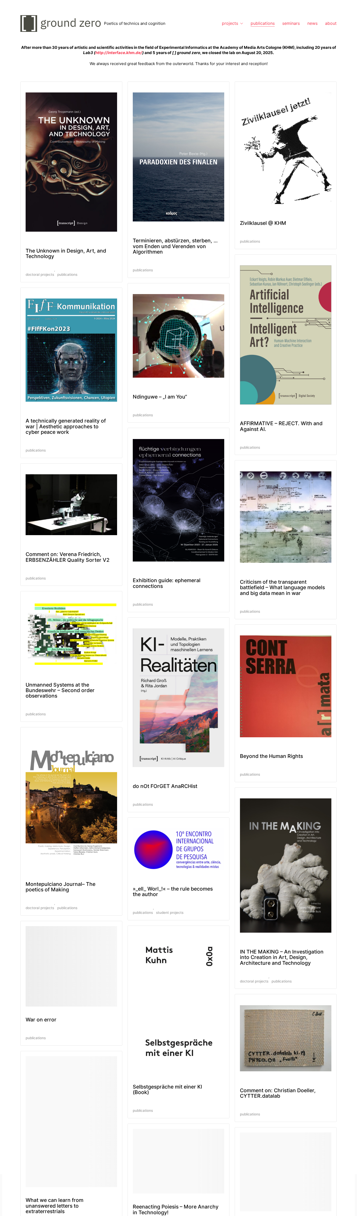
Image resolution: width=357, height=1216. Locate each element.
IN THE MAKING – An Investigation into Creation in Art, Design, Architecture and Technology (282, 957)
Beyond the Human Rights (271, 756)
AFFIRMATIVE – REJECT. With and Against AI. (281, 426)
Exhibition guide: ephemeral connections (166, 583)
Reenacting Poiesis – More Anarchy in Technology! (175, 1209)
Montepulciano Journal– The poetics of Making (60, 887)
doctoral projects (40, 274)
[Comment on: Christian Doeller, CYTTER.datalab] (286, 1038)
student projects (169, 912)
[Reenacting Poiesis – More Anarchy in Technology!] (178, 1161)
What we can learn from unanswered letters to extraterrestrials (54, 1205)
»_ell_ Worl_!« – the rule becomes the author (173, 891)
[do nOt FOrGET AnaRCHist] (178, 697)
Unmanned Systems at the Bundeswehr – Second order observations (60, 690)
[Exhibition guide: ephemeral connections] (178, 500)
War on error (41, 1019)
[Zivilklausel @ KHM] (286, 148)
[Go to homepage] (62, 23)
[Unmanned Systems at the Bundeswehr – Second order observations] (71, 634)
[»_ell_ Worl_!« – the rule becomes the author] (178, 849)
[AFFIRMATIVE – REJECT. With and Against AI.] (286, 335)
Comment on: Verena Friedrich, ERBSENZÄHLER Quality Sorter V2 (68, 557)
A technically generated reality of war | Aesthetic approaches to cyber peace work (66, 426)
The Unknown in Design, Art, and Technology (66, 253)
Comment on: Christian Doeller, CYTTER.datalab (278, 1093)
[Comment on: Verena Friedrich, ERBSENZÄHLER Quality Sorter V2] (71, 504)
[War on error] (71, 966)
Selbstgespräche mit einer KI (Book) (167, 1089)
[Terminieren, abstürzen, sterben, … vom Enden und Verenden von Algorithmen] (178, 156)
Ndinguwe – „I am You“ (160, 397)
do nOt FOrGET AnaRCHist (165, 786)
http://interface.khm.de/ (118, 52)
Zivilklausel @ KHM (263, 223)
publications (67, 274)
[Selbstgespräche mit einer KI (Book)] (178, 1002)
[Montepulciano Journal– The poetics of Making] (71, 801)
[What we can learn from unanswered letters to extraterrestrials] (71, 1121)
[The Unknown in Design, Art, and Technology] (71, 162)
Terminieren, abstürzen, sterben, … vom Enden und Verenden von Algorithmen (175, 246)
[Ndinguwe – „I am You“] (178, 336)
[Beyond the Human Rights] (286, 686)
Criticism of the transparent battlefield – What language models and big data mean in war (282, 587)
